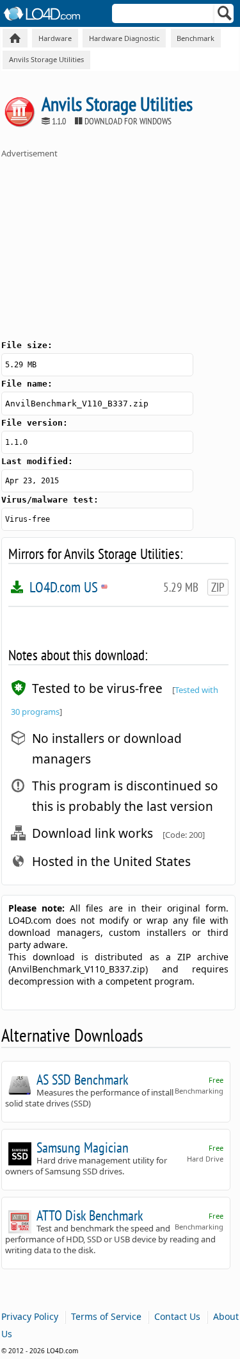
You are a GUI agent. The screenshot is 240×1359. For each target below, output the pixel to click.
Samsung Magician (82, 1147)
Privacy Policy (29, 1316)
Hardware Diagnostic (124, 38)
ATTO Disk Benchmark (89, 1215)
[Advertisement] (97, 245)
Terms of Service (106, 1316)
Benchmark (195, 38)
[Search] (225, 16)
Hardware (55, 38)
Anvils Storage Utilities (46, 59)
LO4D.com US (68, 587)
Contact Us (177, 1316)
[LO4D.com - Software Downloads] (15, 38)
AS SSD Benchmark (82, 1079)
